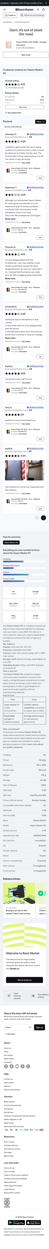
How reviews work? (14, 112)
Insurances (8, 1109)
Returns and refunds (12, 1090)
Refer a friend (9, 1102)
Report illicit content (12, 1193)
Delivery (7, 1086)
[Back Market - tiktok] (12, 1066)
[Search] (22, 15)
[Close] (46, 3)
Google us (14, 968)
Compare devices (11, 1145)
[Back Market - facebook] (23, 1066)
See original (26, 162)
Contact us (8, 1079)
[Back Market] (24, 10)
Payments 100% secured (14, 1126)
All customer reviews (12, 1149)
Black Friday (8, 1156)
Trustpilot (8, 1062)
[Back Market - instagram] (6, 1066)
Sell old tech (9, 1112)
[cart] (43, 9)
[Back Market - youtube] (17, 1066)
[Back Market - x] (28, 1066)
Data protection (10, 1182)
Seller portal (8, 1123)
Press (6, 1051)
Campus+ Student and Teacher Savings (19, 1116)
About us (7, 1048)
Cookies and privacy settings (15, 1178)
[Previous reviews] (36, 517)
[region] (24, 901)
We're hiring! (9, 1059)
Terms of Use (9, 1168)
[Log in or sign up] (37, 9)
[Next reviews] (43, 517)
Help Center (9, 1082)
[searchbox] (34, 15)
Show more (10, 218)
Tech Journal (9, 1142)
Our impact (8, 1055)
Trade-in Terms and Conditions (16, 1175)
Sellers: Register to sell (13, 1119)
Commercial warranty (12, 1105)
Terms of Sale (9, 1171)
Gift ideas (8, 1152)
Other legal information (13, 1186)
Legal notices (9, 1189)
